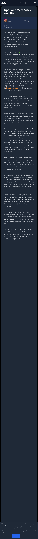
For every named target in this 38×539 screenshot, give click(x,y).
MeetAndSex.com (12, 88)
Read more (6, 536)
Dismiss (16, 536)
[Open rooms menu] (20, 3)
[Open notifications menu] (30, 3)
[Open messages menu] (25, 3)
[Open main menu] (35, 3)
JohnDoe (11, 20)
